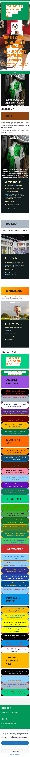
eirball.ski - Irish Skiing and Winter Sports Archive (15, 650)
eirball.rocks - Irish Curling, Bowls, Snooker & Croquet (15, 591)
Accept (15, 743)
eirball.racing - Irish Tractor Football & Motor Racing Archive (15, 686)
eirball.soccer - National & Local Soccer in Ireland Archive (15, 485)
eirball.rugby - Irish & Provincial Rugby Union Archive (15, 451)
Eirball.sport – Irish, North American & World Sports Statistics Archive (15, 48)
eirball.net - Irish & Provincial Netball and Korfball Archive (15, 471)
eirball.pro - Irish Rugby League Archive (15, 557)
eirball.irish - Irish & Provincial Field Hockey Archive (15, 465)
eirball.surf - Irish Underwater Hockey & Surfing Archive (15, 679)
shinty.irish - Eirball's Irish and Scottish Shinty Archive (15, 571)
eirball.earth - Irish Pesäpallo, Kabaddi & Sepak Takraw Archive (15, 564)
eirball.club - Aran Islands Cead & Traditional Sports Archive (15, 541)
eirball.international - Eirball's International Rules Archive (15, 534)
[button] (28, 730)
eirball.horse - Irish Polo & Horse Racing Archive (15, 623)
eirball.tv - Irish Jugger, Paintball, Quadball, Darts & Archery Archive (15, 692)
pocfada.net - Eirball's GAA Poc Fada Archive (15, 528)
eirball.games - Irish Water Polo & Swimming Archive (15, 610)
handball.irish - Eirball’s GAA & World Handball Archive (15, 514)
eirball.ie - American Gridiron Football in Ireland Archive (15, 392)
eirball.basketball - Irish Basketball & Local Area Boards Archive (15, 412)
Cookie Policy (11, 754)
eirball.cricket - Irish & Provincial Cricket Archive (15, 458)
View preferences (15, 751)
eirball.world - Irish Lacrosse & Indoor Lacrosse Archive (15, 419)
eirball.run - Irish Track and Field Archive (15, 637)
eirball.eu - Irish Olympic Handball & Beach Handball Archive (15, 577)
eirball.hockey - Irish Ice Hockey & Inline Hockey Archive (15, 405)
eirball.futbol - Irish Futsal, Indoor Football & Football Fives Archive (15, 584)
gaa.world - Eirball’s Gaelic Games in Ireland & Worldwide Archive (15, 508)
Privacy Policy (17, 754)
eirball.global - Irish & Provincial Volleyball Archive (15, 432)
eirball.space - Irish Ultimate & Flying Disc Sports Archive (15, 672)
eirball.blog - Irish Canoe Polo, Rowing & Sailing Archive (15, 616)
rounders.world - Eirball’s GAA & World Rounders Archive (15, 521)
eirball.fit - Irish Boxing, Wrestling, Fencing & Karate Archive (15, 643)
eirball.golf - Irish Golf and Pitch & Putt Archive (15, 478)
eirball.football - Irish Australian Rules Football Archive (15, 426)
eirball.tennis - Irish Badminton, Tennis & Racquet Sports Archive (15, 492)
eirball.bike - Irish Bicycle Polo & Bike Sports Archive (15, 630)
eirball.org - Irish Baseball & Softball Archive (15, 399)
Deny (15, 747)
